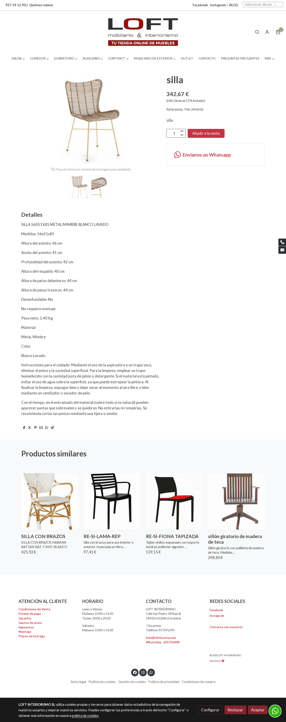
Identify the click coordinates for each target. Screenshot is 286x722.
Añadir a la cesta (206, 133)
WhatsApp (162, 642)
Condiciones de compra (198, 682)
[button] (18, 58)
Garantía (25, 618)
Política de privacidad (163, 682)
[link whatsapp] (151, 672)
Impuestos (26, 627)
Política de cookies (102, 682)
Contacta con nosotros (226, 627)
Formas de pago (30, 613)
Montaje (25, 631)
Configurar (210, 710)
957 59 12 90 (16, 5)
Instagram (218, 5)
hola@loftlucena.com (161, 637)
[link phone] (282, 242)
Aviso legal (78, 682)
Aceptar (258, 710)
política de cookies (85, 716)
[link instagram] (143, 672)
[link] (143, 32)
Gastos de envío (30, 623)
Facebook (216, 610)
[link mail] (282, 250)
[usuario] (267, 32)
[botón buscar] (257, 32)
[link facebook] (135, 672)
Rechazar (235, 710)
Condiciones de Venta (34, 609)
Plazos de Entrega (32, 636)
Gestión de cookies (132, 682)
